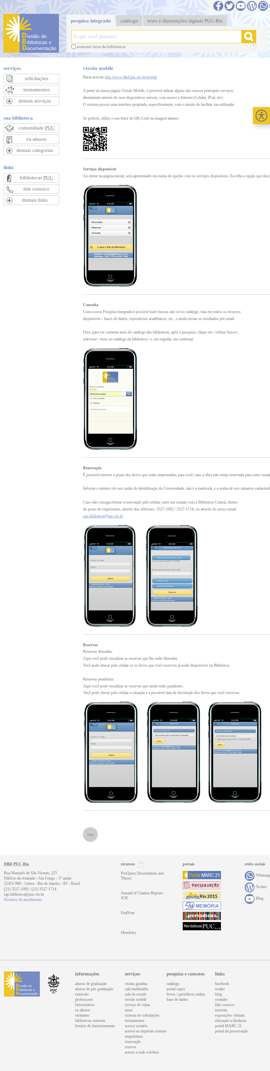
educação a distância (230, 1020)
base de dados (177, 999)
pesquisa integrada (91, 20)
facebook (222, 983)
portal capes (176, 989)
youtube (221, 999)
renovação (133, 1041)
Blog (252, 6)
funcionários (84, 1004)
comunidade (36, 127)
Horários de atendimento (23, 899)
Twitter (229, 6)
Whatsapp (263, 6)
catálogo (129, 20)
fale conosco (36, 188)
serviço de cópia (137, 1004)
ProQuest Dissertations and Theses (142, 876)
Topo (90, 834)
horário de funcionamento (95, 1026)
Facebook (218, 6)
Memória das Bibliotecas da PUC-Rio (202, 906)
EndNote (128, 913)
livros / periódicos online (186, 994)
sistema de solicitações (142, 1015)
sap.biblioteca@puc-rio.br (103, 516)
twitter (220, 989)
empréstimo (134, 1036)
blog (218, 994)
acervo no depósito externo (146, 1031)
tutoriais (221, 1010)
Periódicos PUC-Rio (202, 926)
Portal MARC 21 (202, 875)
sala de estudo (136, 994)
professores (84, 999)
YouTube (241, 6)
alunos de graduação (91, 983)
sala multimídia (136, 989)
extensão (82, 994)
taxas (129, 1010)
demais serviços (34, 100)
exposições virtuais (230, 1015)
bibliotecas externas (90, 1020)
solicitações (36, 78)
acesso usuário (136, 1026)
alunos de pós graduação (94, 989)
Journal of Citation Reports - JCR (143, 895)
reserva (130, 1047)
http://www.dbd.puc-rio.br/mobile (131, 77)
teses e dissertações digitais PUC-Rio (185, 20)
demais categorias (34, 150)
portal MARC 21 (228, 1026)
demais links (35, 200)
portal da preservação (231, 1031)
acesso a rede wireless (142, 1052)
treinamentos (36, 89)
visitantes (82, 1015)
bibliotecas (36, 177)
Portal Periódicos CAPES (202, 916)
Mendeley (128, 932)
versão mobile (136, 999)
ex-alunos (36, 139)
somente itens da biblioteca (101, 46)
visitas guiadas (136, 983)
